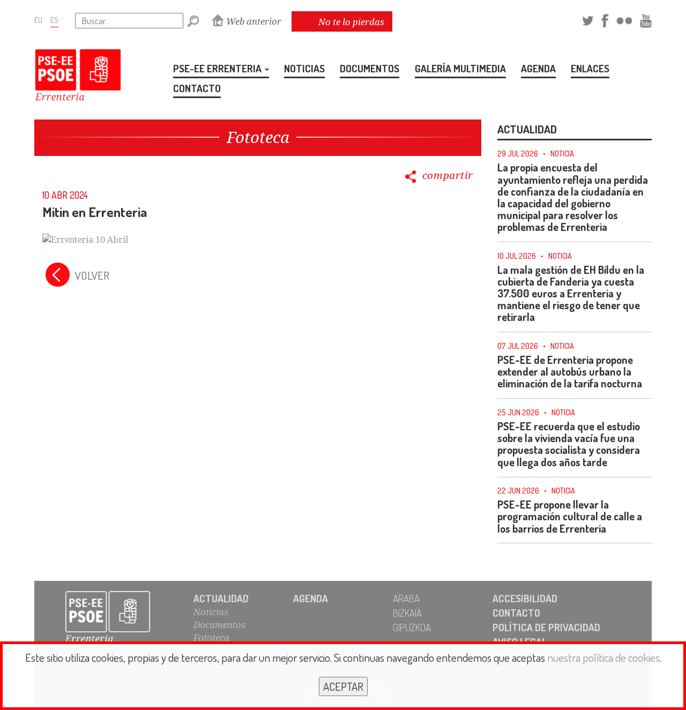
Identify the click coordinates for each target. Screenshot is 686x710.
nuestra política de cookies (603, 657)
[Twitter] (588, 19)
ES (54, 20)
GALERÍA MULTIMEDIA (460, 68)
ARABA (406, 598)
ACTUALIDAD (221, 598)
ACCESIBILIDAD (525, 598)
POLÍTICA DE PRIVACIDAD (546, 627)
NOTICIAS (304, 68)
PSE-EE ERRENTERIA (218, 68)
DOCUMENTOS (369, 68)
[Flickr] (624, 19)
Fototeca (211, 637)
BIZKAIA (407, 613)
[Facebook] (604, 19)
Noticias (210, 612)
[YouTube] (646, 19)
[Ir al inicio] (119, 618)
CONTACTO (197, 88)
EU (38, 20)
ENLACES (590, 68)
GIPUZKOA (412, 627)
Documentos (219, 624)
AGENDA (538, 68)
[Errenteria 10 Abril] (85, 239)
